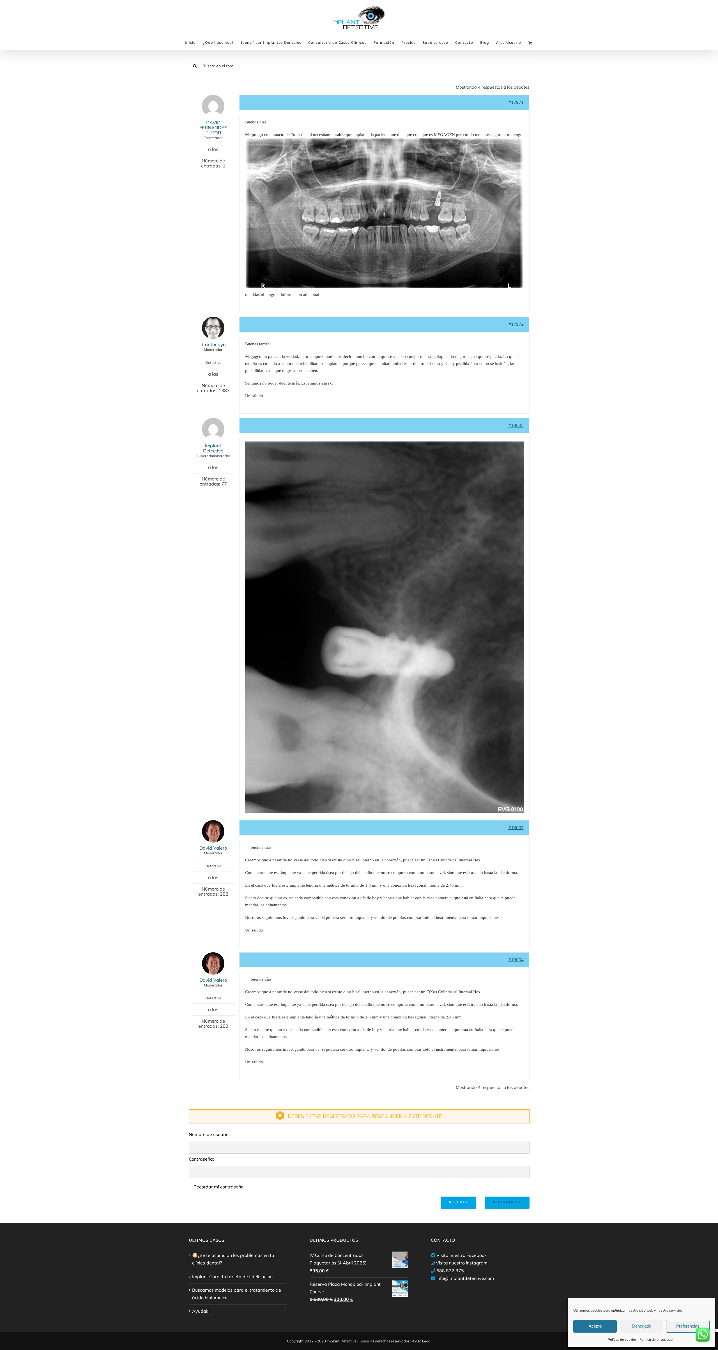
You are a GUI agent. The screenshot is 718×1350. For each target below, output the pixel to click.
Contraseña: (201, 1159)
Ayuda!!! (201, 1311)
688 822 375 (450, 1270)
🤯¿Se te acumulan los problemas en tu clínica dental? (233, 1259)
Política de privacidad (656, 1339)
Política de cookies (622, 1339)
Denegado (641, 1326)
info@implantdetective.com (465, 1278)
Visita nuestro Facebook (461, 1255)
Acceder (458, 1202)
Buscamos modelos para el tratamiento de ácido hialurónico (236, 1293)
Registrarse (507, 1202)
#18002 (516, 425)
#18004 (516, 959)
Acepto (595, 1326)
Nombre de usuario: (209, 1134)
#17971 (516, 102)
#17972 (516, 324)
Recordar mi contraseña (219, 1186)
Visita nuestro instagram (461, 1263)
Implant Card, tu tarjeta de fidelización (232, 1276)
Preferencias (687, 1326)
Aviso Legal (421, 1341)
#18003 (516, 827)
